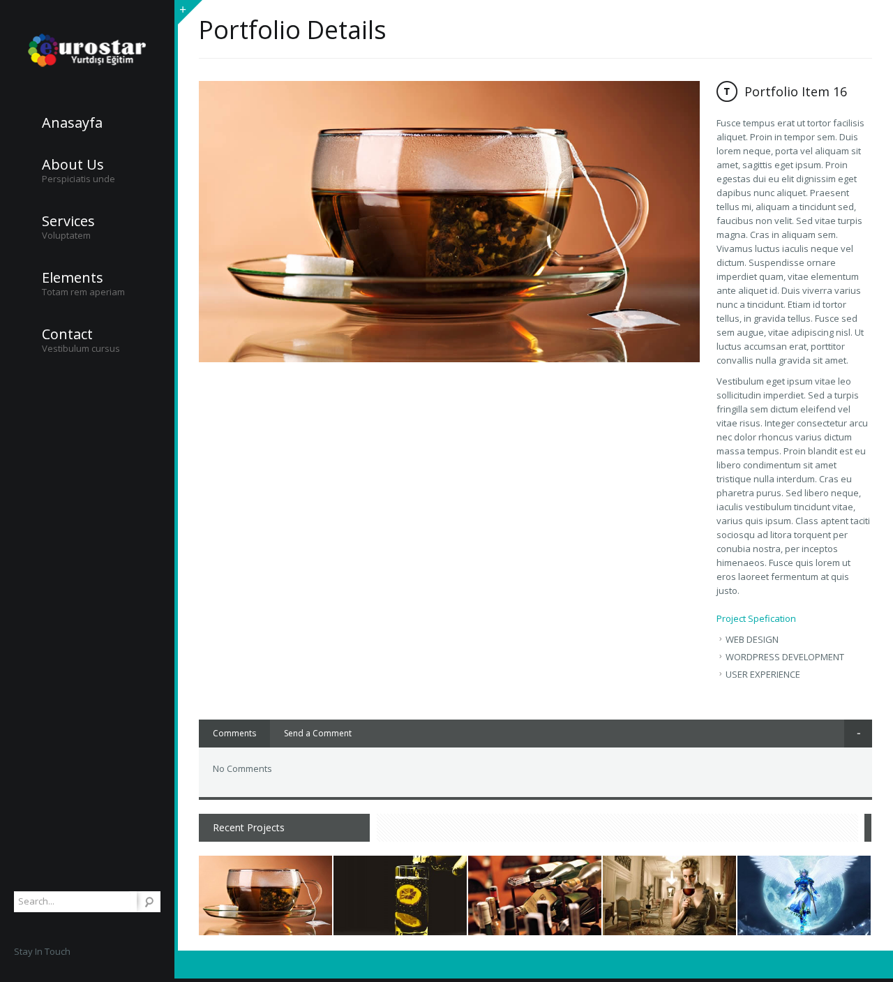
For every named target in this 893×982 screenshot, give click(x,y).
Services (68, 221)
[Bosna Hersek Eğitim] (87, 51)
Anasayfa (72, 123)
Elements (72, 278)
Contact (67, 334)
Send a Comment (318, 733)
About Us (73, 165)
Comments (234, 733)
